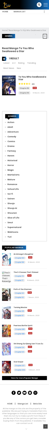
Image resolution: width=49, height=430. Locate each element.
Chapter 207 (20, 365)
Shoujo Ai (12, 208)
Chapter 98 (19, 311)
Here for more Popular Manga (24, 378)
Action (10, 122)
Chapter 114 (24, 93)
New (19, 68)
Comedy (11, 136)
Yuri (9, 236)
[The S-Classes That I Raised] (6, 277)
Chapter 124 (19, 347)
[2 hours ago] (30, 365)
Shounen (12, 213)
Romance (12, 184)
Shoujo (11, 203)
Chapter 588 (19, 329)
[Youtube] (24, 393)
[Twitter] (19, 393)
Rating (21, 63)
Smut (10, 222)
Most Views (8, 68)
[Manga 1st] (6, 4)
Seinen (11, 198)
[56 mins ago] (29, 275)
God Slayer (18, 362)
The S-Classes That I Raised (26, 272)
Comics (11, 141)
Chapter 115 (24, 88)
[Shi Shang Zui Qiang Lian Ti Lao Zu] (6, 349)
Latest (6, 63)
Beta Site (37, 403)
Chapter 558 (19, 334)
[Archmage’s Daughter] (6, 259)
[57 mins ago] (30, 292)
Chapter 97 (19, 315)
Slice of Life (13, 217)
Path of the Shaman (22, 289)
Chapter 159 (19, 262)
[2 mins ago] (30, 257)
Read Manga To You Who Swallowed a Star (27, 30)
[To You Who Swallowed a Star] (9, 85)
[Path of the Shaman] (6, 294)
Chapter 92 (19, 297)
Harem (10, 155)
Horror (10, 165)
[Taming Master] (6, 312)
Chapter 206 (20, 370)
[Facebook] (14, 393)
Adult (10, 127)
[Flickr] (30, 393)
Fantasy (11, 151)
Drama (10, 146)
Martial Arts (13, 174)
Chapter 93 (19, 293)
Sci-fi (10, 194)
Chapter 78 (19, 276)
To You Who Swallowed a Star (32, 78)
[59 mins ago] (30, 329)
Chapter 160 (19, 258)
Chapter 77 (19, 280)
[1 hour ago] (30, 347)
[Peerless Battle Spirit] (6, 330)
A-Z (14, 63)
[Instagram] (35, 393)
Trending (31, 63)
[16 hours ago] (35, 88)
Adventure (13, 131)
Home (4, 30)
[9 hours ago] (30, 333)
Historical (12, 160)
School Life (13, 189)
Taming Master (20, 307)
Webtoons (12, 232)
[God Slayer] (6, 367)
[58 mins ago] (30, 310)
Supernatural (14, 227)
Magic (10, 170)
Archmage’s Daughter (23, 254)
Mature (11, 179)
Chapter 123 (19, 352)
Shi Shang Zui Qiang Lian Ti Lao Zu (28, 343)
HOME (5, 11)
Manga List (19, 11)
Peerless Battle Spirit (23, 325)
